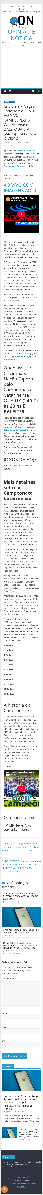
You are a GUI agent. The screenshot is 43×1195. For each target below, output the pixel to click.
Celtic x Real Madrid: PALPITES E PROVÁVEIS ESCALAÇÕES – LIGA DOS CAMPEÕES (21, 896)
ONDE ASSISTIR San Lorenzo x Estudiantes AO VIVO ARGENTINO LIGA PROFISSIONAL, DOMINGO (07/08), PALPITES (20, 946)
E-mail (4, 1027)
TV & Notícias (9, 102)
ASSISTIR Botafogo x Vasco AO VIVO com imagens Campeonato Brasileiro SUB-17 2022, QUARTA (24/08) (21, 847)
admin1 (22, 142)
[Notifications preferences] (4, 1189)
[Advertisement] (21, 69)
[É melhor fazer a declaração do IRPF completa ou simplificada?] (21, 908)
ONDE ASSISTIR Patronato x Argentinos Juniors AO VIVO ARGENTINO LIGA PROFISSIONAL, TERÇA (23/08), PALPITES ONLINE (21, 866)
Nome (4, 1013)
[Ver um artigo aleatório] (38, 91)
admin (22, 1112)
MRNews (11, 1167)
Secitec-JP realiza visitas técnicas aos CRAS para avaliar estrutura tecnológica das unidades (29, 1133)
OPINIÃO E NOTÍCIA (21, 35)
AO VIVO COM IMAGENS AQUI (20, 187)
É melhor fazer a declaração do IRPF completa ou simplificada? (21, 931)
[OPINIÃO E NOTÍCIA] (4, 91)
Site (3, 1040)
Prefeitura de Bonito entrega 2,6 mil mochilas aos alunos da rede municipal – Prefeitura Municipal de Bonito (21, 1102)
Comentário (8, 978)
